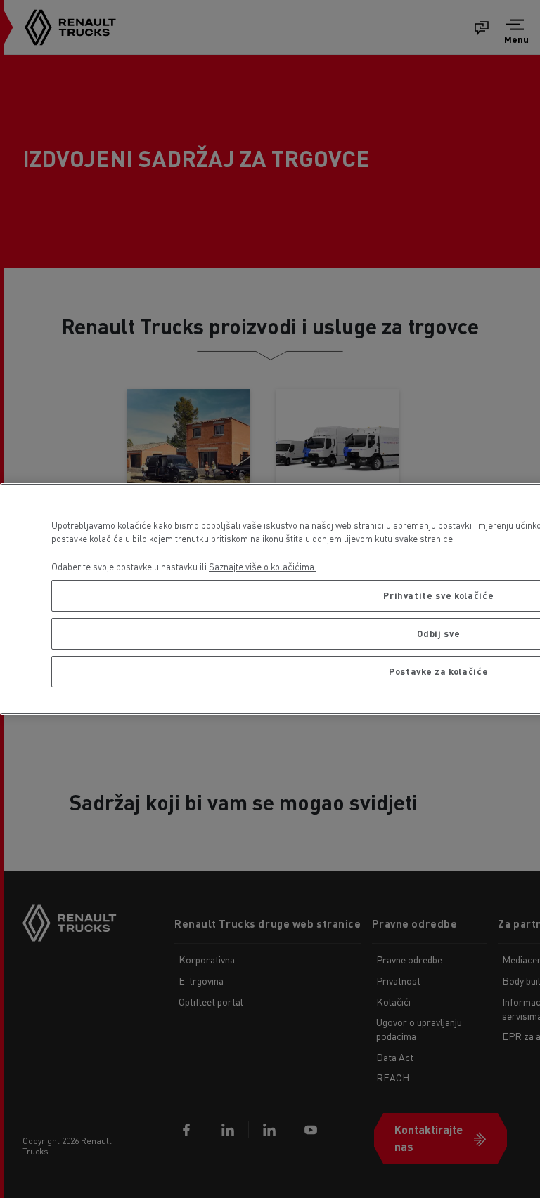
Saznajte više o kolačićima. (262, 566)
